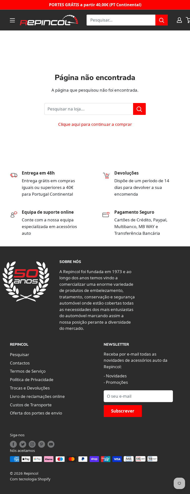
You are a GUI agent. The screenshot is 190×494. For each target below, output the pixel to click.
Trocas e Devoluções (30, 388)
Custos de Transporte (31, 405)
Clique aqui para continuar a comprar (95, 124)
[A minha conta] (179, 20)
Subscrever (122, 411)
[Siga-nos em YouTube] (51, 444)
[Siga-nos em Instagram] (32, 444)
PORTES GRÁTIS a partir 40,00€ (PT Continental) (95, 4)
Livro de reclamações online (37, 396)
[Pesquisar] (161, 20)
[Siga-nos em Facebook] (13, 444)
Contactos (20, 363)
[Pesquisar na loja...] (139, 109)
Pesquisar (19, 354)
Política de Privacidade (31, 379)
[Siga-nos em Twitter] (22, 444)
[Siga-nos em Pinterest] (41, 444)
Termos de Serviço (28, 371)
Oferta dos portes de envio (36, 413)
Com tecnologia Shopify (30, 478)
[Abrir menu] (12, 20)
